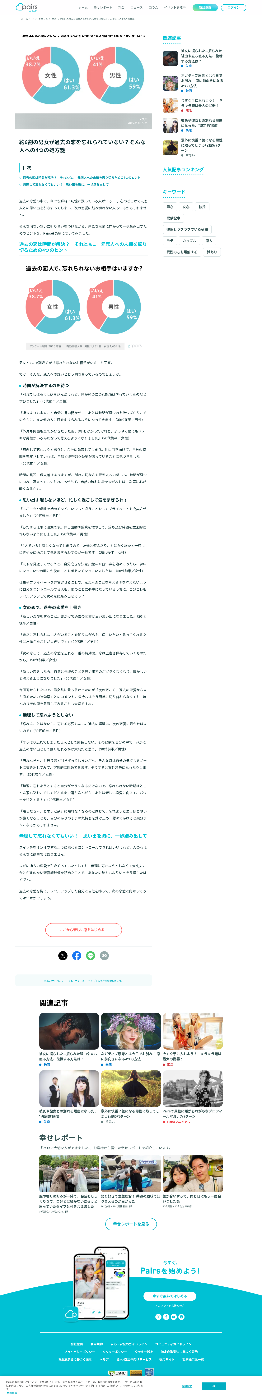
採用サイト (167, 1359)
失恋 (54, 19)
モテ (169, 241)
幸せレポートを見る (131, 1224)
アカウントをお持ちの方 (170, 1305)
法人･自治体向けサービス (134, 1359)
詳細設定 (187, 1386)
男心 (169, 207)
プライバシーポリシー (79, 1352)
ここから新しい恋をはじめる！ (83, 930)
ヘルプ (104, 1359)
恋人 (209, 241)
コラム (153, 7)
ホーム (83, 7)
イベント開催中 (175, 7)
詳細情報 (12, 1393)
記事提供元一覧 (193, 1359)
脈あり (212, 252)
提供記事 (173, 218)
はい (214, 1386)
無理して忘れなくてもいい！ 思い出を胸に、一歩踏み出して (66, 184)
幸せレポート (103, 7)
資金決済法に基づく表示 (75, 1359)
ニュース (137, 7)
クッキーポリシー (115, 1352)
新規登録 (205, 7)
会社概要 (77, 1344)
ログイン (233, 7)
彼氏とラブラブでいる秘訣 (187, 229)
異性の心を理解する (182, 252)
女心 (186, 207)
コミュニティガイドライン (173, 1344)
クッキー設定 (144, 1352)
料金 (121, 7)
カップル (189, 241)
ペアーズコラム (40, 19)
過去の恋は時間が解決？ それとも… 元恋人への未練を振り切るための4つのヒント (82, 178)
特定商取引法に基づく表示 (179, 1352)
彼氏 (202, 207)
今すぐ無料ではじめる (170, 1296)
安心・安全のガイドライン (128, 1344)
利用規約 (97, 1344)
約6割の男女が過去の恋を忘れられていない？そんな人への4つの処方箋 (97, 19)
